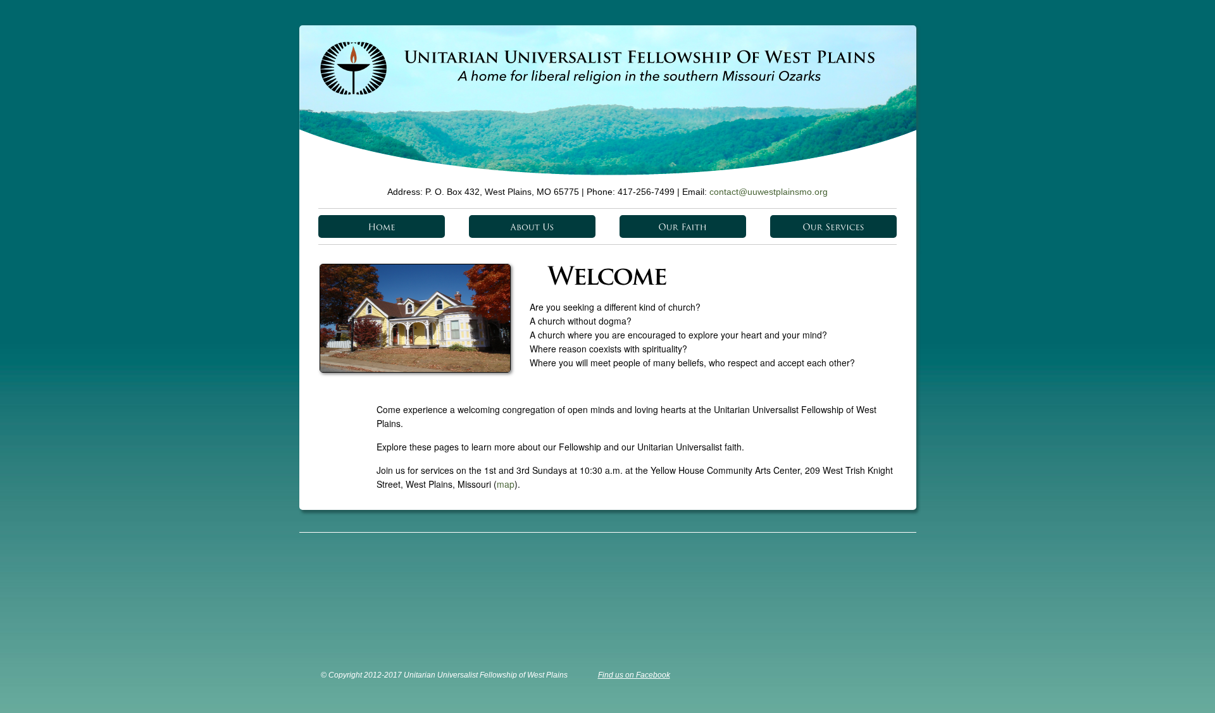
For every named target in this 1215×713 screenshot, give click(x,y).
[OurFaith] (683, 226)
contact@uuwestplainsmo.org (768, 192)
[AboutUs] (532, 226)
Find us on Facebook (634, 675)
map (505, 484)
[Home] (381, 226)
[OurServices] (833, 226)
